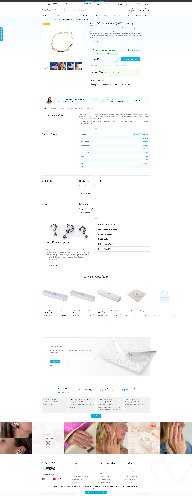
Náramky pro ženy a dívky (141, 134)
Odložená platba (107, 4)
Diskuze (69, 108)
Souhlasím (101, 492)
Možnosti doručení (135, 50)
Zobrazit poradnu (52, 265)
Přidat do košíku (132, 59)
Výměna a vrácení (104, 471)
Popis (45, 108)
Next (189, 298)
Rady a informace (75, 4)
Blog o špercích (78, 474)
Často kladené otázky (132, 476)
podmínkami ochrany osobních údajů (75, 366)
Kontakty (48, 4)
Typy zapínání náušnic (132, 474)
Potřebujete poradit (90, 108)
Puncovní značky (131, 479)
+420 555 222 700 (100, 99)
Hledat (97, 10)
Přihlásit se (55, 361)
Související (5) (78, 108)
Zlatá (146, 156)
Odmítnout (90, 492)
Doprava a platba (55, 4)
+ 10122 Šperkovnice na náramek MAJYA (114, 84)
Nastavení (96, 488)
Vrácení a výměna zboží (88, 4)
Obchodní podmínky (105, 479)
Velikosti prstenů (131, 468)
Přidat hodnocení (85, 193)
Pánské (146, 160)
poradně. (144, 100)
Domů (42, 4)
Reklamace (99, 4)
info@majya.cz (113, 99)
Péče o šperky (130, 471)
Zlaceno (145, 152)
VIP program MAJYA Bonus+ (81, 476)
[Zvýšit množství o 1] (119, 59)
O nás (75, 471)
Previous (3, 298)
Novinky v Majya (78, 479)
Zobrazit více (96, 416)
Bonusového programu (119, 73)
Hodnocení (61, 108)
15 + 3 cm (145, 141)
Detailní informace (95, 41)
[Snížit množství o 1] (112, 59)
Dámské (139, 160)
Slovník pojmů (130, 482)
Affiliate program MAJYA (80, 482)
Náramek (145, 145)
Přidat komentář (85, 212)
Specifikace (53, 108)
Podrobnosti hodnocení (112, 28)
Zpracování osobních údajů (107, 482)
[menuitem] (45, 15)
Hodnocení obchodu (64, 4)
